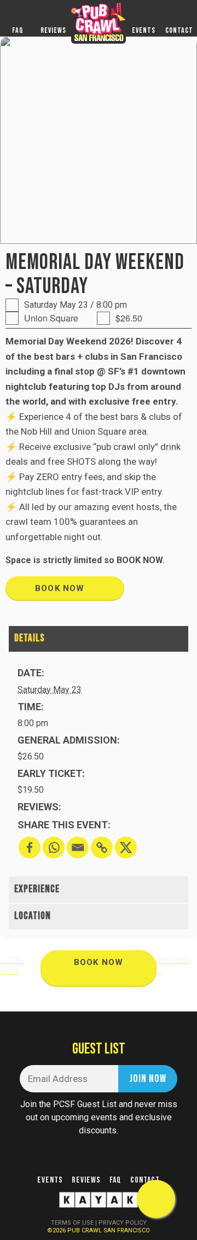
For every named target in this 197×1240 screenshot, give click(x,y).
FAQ (18, 30)
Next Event (173, 958)
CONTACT (179, 30)
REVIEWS (53, 30)
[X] (126, 847)
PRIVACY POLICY (123, 1222)
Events (50, 1180)
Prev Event (12, 964)
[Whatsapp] (54, 847)
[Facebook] (29, 847)
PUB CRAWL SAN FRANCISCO (108, 1230)
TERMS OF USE (72, 1222)
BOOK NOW (61, 588)
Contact (145, 1180)
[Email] (78, 847)
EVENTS (143, 30)
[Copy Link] (102, 847)
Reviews (86, 1180)
